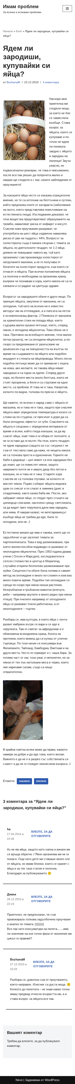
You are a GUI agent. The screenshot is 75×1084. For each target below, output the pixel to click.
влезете (27, 1041)
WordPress (52, 1080)
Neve (19, 1080)
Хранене (41, 781)
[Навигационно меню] (67, 8)
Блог (19, 31)
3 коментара (51, 82)
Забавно (24, 781)
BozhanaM (13, 82)
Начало (8, 31)
